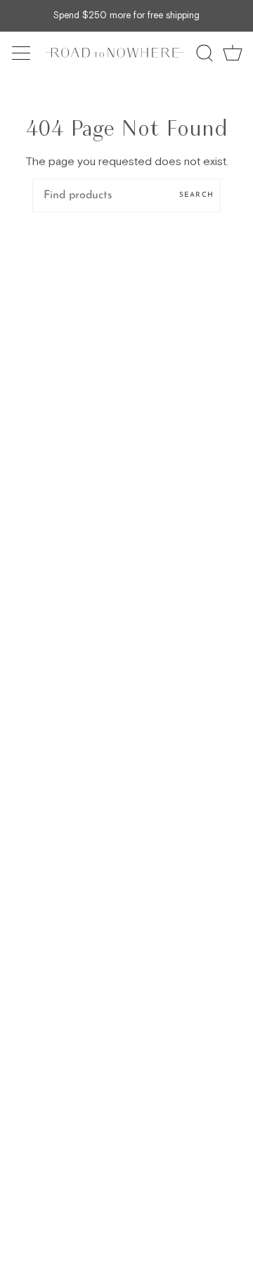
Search (196, 195)
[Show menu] (22, 52)
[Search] (204, 52)
